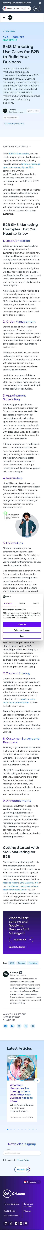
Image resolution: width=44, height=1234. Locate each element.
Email (8, 1149)
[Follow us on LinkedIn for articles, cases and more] (15, 1223)
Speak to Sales (17, 947)
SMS (5, 37)
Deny (22, 636)
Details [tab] (22, 603)
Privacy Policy (23, 1160)
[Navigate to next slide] (37, 1080)
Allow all (22, 624)
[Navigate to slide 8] (33, 1129)
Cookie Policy (10, 1211)
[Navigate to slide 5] (22, 1129)
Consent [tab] (8, 603)
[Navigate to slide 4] (18, 1129)
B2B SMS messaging (18, 153)
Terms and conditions (28, 1205)
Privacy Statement (11, 1204)
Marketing (10, 40)
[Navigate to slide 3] (14, 1129)
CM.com (12, 110)
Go (36, 8)
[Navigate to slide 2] (11, 1129)
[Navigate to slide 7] (29, 1129)
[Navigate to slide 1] (7, 1129)
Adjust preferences (22, 630)
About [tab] (36, 603)
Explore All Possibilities (19, 940)
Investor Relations (11, 1215)
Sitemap (27, 1211)
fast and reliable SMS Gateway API (20, 882)
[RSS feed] (20, 1223)
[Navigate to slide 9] (36, 1129)
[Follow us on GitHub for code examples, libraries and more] (5, 1223)
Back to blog (10, 31)
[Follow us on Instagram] (10, 1223)
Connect (18, 37)
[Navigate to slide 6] (26, 1129)
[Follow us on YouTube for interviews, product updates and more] (25, 1223)
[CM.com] (10, 17)
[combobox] (16, 8)
